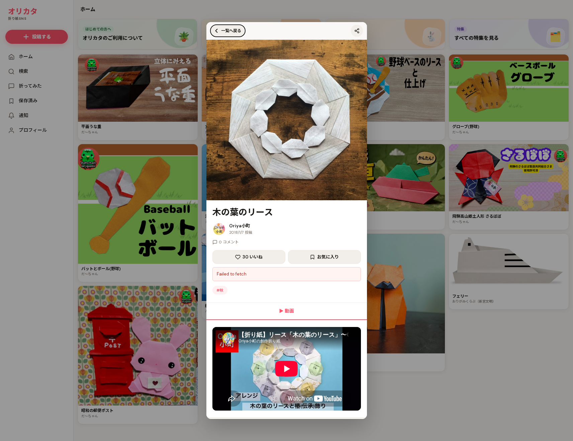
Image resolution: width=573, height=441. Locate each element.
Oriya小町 (239, 226)
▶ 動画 (286, 311)
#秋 (219, 290)
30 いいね (253, 257)
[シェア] (357, 31)
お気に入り (328, 257)
